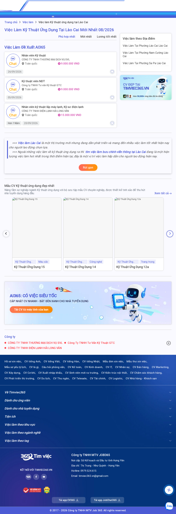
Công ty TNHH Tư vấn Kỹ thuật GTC (42, 85)
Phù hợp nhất (66, 36)
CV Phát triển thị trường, (19, 378)
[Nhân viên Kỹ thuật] (13, 60)
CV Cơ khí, (29, 372)
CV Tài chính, (98, 378)
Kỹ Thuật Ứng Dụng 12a (132, 267)
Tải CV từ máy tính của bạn (31, 309)
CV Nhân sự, (122, 367)
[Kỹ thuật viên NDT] (13, 86)
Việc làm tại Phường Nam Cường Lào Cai (145, 54)
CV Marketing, (160, 367)
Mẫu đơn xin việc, (113, 361)
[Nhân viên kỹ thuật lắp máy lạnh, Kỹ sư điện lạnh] (13, 112)
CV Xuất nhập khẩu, (50, 372)
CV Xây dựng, (12, 372)
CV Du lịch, (44, 378)
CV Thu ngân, (61, 378)
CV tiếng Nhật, (91, 361)
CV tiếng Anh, (32, 361)
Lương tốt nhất (107, 36)
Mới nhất (86, 36)
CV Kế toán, (75, 367)
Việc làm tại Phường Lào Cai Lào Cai (145, 45)
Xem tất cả (162, 193)
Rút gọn (88, 167)
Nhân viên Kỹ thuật (34, 55)
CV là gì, (34, 367)
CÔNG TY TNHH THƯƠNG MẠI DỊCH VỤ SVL (46, 59)
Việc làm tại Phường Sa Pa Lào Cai (144, 63)
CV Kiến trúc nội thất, (114, 372)
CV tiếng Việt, (52, 361)
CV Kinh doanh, (94, 367)
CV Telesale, (79, 378)
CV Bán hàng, (141, 367)
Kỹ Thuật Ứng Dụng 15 (29, 267)
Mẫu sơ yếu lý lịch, (15, 367)
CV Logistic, (116, 378)
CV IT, (109, 367)
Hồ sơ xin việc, (13, 361)
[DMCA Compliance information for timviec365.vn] (47, 490)
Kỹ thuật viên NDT (33, 81)
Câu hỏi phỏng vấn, (53, 367)
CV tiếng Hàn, (71, 361)
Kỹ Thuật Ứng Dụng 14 (80, 267)
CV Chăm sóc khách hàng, (146, 372)
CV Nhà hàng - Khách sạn (141, 378)
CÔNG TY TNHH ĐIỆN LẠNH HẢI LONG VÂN (45, 111)
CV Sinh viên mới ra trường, (82, 372)
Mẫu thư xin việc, (136, 361)
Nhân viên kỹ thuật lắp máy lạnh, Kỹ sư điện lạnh (53, 107)
